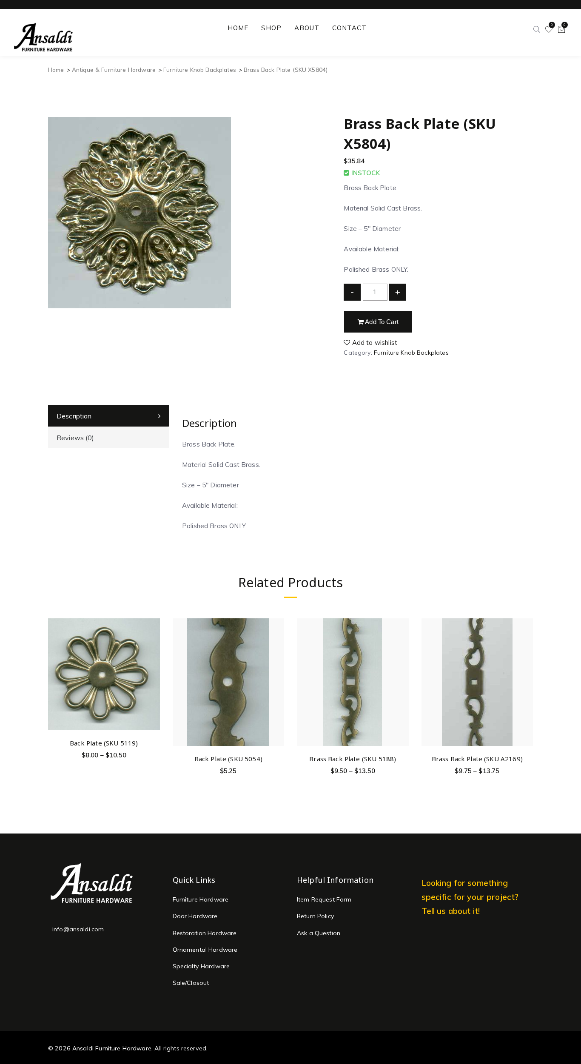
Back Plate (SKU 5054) (228, 758)
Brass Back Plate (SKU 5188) (352, 758)
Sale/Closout (191, 983)
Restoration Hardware (205, 933)
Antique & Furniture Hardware (114, 69)
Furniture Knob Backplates (199, 69)
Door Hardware (195, 916)
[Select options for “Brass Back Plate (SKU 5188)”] (400, 663)
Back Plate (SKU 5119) (104, 743)
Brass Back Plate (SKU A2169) (477, 758)
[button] (276, 663)
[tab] (108, 416)
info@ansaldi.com (78, 929)
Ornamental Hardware (205, 949)
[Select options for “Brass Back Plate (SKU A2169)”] (525, 663)
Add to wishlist (373, 343)
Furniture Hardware (201, 899)
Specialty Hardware (201, 966)
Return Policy (315, 916)
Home (56, 69)
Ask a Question (318, 933)
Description (74, 416)
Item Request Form (324, 899)
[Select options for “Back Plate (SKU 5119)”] (152, 647)
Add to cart (381, 321)
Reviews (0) (75, 437)
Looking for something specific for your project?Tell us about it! (470, 897)
